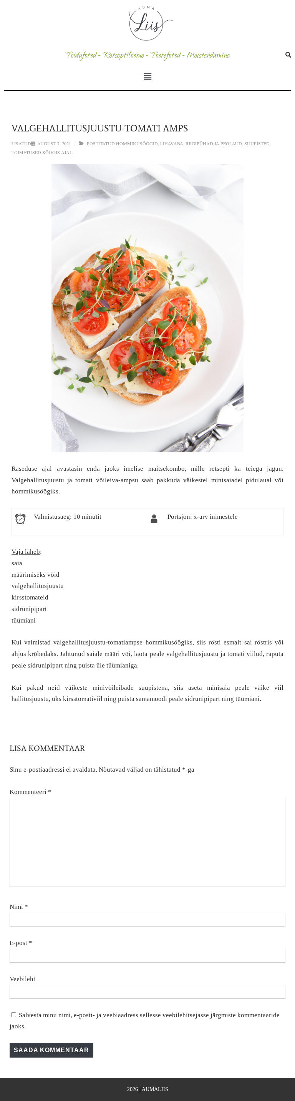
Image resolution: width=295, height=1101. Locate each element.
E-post (18, 943)
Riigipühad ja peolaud (214, 143)
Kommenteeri (30, 791)
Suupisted (257, 143)
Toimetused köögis (36, 152)
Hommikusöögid (137, 143)
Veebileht (22, 979)
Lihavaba (171, 143)
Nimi (16, 906)
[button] (147, 77)
